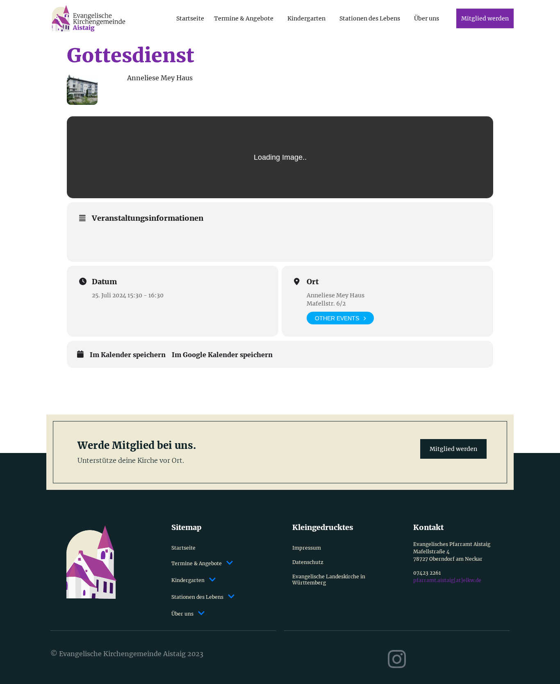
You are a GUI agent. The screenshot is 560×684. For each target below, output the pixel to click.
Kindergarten (306, 18)
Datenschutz (307, 562)
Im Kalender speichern (128, 355)
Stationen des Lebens (369, 18)
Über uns (426, 18)
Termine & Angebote (243, 18)
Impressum (306, 548)
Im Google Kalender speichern (222, 355)
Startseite (190, 18)
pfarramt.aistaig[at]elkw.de (447, 580)
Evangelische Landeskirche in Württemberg (328, 579)
